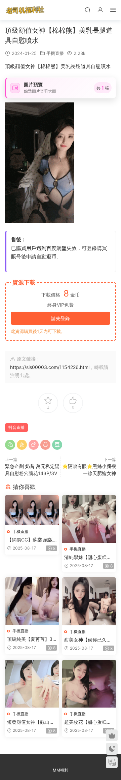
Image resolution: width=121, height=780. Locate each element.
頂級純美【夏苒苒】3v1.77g (31, 639)
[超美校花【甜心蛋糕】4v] (89, 684)
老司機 (25, 10)
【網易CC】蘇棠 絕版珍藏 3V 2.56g (30, 540)
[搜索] (87, 9)
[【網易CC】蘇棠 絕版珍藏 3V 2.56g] (32, 510)
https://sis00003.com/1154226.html (49, 367)
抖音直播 (16, 427)
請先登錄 (60, 318)
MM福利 (60, 770)
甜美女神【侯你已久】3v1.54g (87, 640)
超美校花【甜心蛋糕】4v (87, 722)
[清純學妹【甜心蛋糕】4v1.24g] (89, 519)
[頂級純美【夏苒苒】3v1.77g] (32, 601)
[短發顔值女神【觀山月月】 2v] (32, 684)
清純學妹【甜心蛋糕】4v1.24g (87, 557)
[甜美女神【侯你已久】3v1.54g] (89, 601)
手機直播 (55, 53)
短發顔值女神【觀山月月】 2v (30, 722)
